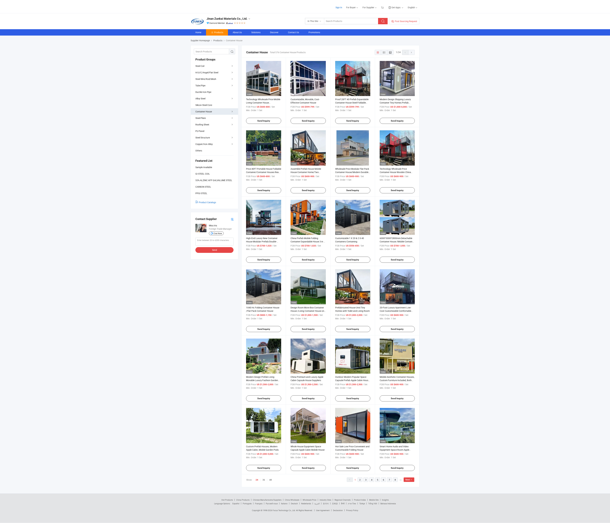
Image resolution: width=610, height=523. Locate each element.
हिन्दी (343, 503)
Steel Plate (200, 118)
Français (258, 503)
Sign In (339, 7)
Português (247, 503)
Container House (203, 111)
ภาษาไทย (352, 503)
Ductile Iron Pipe (203, 91)
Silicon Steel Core (203, 105)
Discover (274, 32)
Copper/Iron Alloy (204, 144)
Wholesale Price (309, 500)
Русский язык (272, 503)
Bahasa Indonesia (388, 503)
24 (257, 480)
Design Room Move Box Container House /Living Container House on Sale (307, 311)
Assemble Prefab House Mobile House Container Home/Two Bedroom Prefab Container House (307, 172)
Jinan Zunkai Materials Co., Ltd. (227, 18)
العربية (317, 503)
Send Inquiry (263, 121)
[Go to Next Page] (411, 52)
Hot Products (227, 500)
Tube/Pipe (200, 85)
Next (407, 479)
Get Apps (396, 7)
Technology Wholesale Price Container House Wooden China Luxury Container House (395, 172)
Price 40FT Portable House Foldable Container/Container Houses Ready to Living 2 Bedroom (263, 172)
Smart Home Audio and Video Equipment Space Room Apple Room (394, 450)
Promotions (314, 32)
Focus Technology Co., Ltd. (284, 510)
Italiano (284, 503)
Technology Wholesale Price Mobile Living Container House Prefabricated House (263, 102)
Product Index (360, 500)
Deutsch (294, 503)
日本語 (335, 503)
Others (198, 150)
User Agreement (323, 510)
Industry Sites (325, 500)
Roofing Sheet (202, 124)
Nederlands (306, 503)
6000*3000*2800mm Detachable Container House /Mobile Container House (397, 241)
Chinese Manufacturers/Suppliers (267, 500)
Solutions (256, 32)
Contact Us (293, 32)
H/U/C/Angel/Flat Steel (206, 72)
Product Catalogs (207, 202)
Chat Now (217, 233)
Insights (385, 500)
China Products (243, 500)
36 (263, 479)
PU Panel (199, 131)
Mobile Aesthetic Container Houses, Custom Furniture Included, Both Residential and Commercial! (397, 380)
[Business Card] (232, 219)
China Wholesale (292, 500)
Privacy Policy (352, 510)
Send (214, 249)
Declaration (338, 510)
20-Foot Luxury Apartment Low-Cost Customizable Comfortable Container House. (395, 311)
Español (235, 503)
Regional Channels (343, 500)
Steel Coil (199, 65)
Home (198, 32)
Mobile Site (374, 500)
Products (218, 32)
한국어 (326, 503)
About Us (237, 32)
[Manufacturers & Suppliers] (211, 6)
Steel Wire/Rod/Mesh (205, 78)
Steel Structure (202, 137)
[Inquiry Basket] (382, 7)
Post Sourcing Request (406, 21)
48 (270, 479)
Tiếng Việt (372, 503)
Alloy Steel (200, 98)
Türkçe (362, 503)
